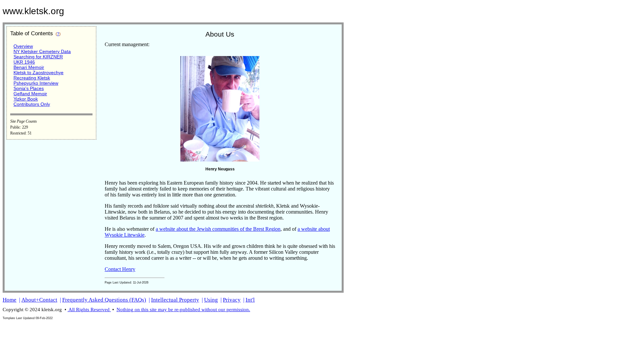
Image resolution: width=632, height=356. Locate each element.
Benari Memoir (28, 67)
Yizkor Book (25, 99)
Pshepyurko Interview (35, 83)
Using (211, 300)
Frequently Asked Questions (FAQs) (104, 300)
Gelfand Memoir (30, 93)
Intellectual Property (175, 300)
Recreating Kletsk (31, 77)
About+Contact (39, 300)
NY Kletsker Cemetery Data (42, 51)
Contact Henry (120, 269)
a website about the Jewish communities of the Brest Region (218, 229)
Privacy (232, 300)
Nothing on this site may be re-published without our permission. (183, 309)
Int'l (250, 300)
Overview (23, 46)
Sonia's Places (28, 88)
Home (9, 300)
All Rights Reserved (89, 309)
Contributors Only (31, 104)
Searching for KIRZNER (38, 56)
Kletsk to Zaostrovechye (38, 72)
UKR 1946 (24, 62)
